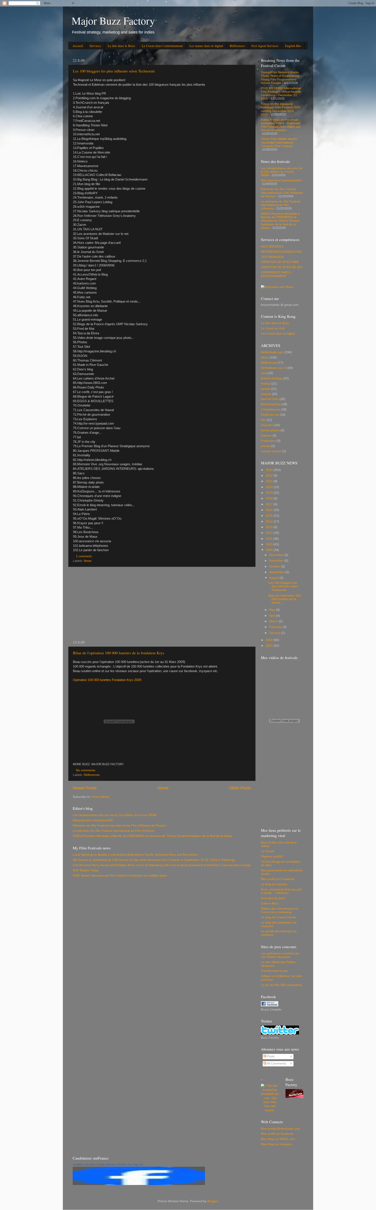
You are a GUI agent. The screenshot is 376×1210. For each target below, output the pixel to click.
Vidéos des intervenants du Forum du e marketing (279, 910)
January (275, 632)
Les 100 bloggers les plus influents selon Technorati (114, 71)
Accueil (77, 46)
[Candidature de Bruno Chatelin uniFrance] (139, 1184)
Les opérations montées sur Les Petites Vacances (280, 955)
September (277, 572)
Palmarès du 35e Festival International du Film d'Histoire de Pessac (119, 825)
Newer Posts (85, 788)
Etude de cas (270, 414)
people (265, 388)
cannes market (271, 451)
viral (264, 373)
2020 (270, 487)
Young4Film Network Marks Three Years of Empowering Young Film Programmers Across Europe (280, 78)
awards (266, 394)
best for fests (270, 399)
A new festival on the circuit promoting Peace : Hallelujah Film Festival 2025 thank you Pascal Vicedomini (280, 125)
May (272, 609)
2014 (270, 521)
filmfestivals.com (272, 352)
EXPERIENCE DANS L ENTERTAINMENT (276, 274)
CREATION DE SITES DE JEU (281, 267)
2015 (270, 515)
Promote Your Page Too (130, 1164)
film (263, 420)
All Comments (276, 1063)
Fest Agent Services (265, 46)
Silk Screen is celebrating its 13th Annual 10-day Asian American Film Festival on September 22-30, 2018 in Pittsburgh (154, 860)
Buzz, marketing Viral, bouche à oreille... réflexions (281, 891)
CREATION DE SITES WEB (280, 262)
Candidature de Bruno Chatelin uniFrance (94, 1164)
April (272, 615)
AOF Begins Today (86, 870)
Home (163, 788)
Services (95, 46)
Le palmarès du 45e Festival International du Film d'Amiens (113, 830)
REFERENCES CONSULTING (281, 251)
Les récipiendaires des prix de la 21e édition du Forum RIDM (114, 815)
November (276, 560)
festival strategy (271, 378)
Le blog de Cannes (274, 884)
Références (237, 46)
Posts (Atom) (100, 796)
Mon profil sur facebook (277, 1133)
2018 (270, 498)
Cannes (266, 435)
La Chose (267, 851)
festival (265, 383)
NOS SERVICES (272, 246)
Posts (270, 1056)
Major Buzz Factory (113, 20)
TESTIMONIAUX (272, 257)
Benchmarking (271, 404)
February (276, 627)
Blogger (212, 1201)
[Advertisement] (162, 603)
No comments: (86, 770)
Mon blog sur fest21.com (278, 1139)
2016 (270, 510)
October (275, 566)
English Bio (293, 46)
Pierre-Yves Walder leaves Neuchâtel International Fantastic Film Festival (279, 142)
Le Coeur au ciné (273, 328)
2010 (270, 544)
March (274, 621)
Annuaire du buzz (273, 898)
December (276, 555)
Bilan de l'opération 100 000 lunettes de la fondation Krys (118, 652)
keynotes (267, 425)
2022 (270, 475)
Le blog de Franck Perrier (278, 917)
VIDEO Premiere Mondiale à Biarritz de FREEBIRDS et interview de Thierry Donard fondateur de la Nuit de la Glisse (152, 836)
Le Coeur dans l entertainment (162, 46)
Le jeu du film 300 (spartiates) (281, 985)
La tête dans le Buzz (121, 46)
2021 (270, 481)
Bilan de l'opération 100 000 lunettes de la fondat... (284, 599)
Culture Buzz (270, 903)
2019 (270, 492)
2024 (270, 470)
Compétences (270, 409)
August (274, 577)
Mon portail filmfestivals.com (280, 1128)
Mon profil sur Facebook (277, 879)
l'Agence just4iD (272, 856)
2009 (270, 550)
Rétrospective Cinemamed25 (93, 820)
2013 (270, 527)
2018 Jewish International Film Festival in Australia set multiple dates (120, 875)
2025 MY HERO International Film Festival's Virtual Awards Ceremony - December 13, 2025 (281, 93)
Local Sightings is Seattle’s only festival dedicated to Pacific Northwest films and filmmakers (135, 854)
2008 (270, 640)
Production (268, 440)
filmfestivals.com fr (273, 368)
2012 (270, 532)
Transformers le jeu (274, 970)
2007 (270, 645)
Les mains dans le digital (206, 46)
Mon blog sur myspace (276, 1144)
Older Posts (240, 788)
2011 (269, 538)
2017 (270, 504)
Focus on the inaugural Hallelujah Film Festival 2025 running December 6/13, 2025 (280, 109)
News (87, 560)
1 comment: (84, 556)
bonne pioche (270, 430)
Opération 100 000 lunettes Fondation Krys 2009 (107, 680)
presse (265, 446)
